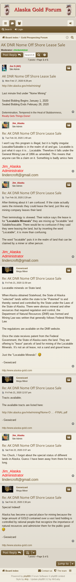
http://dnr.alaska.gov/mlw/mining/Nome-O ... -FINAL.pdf (34, 412)
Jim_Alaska (18, 123)
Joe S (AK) (15, 66)
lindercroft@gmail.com (20, 175)
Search (8, 29)
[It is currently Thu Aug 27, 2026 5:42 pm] (67, 37)
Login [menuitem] (71, 24)
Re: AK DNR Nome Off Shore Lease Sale (31, 133)
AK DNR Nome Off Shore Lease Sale (33, 45)
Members (20, 24)
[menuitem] (72, 37)
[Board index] (38, 10)
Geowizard (22, 268)
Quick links (6, 24)
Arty (27, 579)
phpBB (27, 576)
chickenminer (20, 50)
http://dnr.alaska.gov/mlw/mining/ (21, 85)
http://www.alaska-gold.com (17, 370)
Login (20, 29)
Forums (13, 24)
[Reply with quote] (68, 68)
